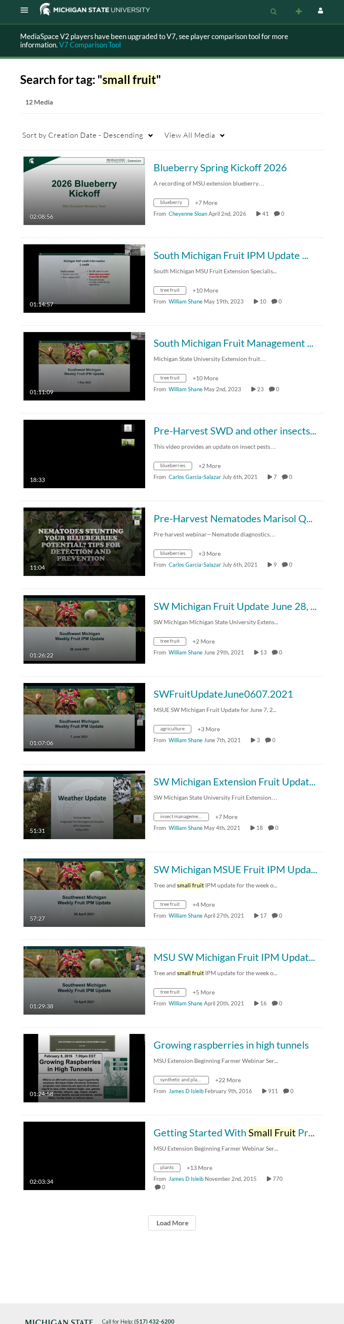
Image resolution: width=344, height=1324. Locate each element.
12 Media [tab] (39, 102)
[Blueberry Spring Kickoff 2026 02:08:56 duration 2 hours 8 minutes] (84, 190)
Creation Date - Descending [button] (82, 135)
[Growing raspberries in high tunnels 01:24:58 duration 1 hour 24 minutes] (84, 1067)
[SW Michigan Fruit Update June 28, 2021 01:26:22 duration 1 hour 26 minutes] (84, 628)
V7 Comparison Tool (90, 44)
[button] (27, 10)
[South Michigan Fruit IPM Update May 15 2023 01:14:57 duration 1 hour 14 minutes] (84, 277)
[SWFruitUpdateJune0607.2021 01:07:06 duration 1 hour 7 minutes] (84, 716)
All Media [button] (189, 135)
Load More (172, 1223)
